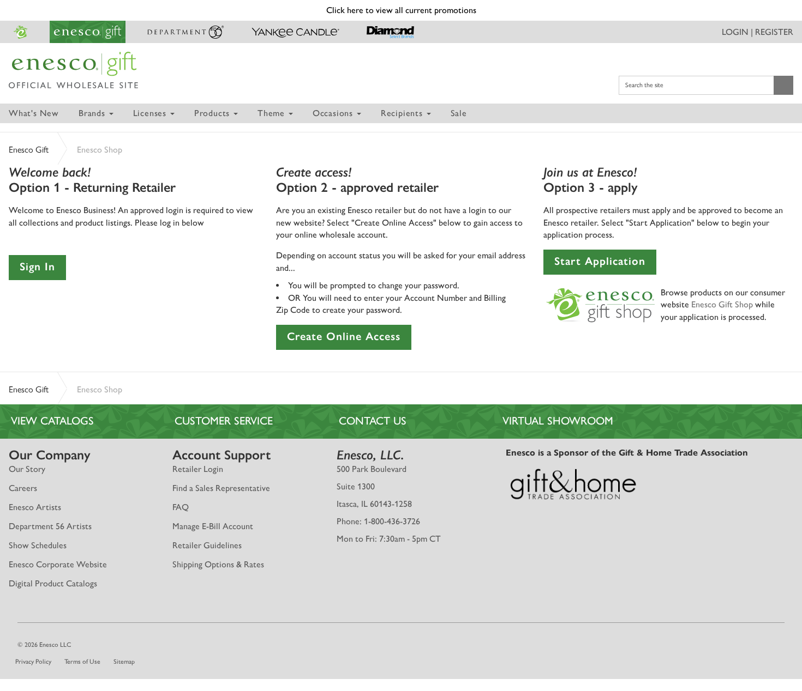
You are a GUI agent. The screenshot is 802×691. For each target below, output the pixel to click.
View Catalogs (52, 420)
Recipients (403, 113)
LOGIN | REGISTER (757, 32)
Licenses (151, 113)
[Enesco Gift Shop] (600, 304)
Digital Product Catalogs (53, 583)
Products (213, 113)
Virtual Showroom (557, 420)
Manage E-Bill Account (212, 526)
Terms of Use (82, 661)
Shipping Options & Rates (218, 564)
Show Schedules (38, 545)
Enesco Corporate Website (58, 564)
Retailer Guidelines (207, 545)
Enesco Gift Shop (722, 304)
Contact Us (372, 420)
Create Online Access (343, 336)
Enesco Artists (35, 507)
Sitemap (124, 661)
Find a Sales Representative (221, 488)
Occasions (334, 113)
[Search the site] (783, 85)
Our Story (27, 469)
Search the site (644, 85)
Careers (23, 488)
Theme (273, 113)
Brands (93, 113)
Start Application (599, 261)
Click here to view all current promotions (401, 10)
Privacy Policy (33, 661)
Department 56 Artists (50, 526)
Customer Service (224, 420)
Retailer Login (197, 469)
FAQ (180, 507)
